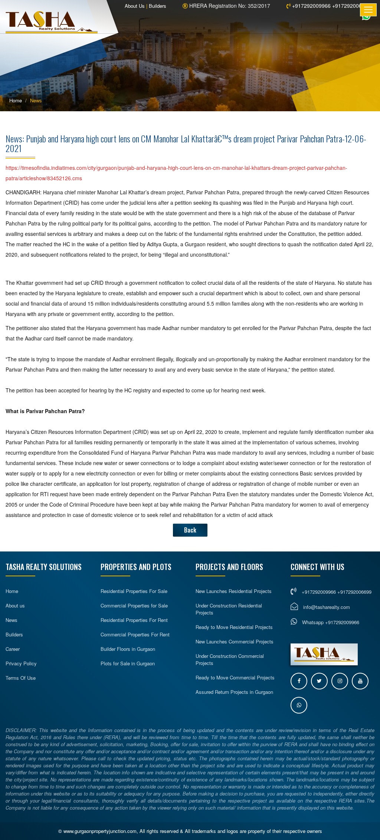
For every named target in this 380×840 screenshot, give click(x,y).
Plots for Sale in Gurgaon (128, 663)
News (11, 619)
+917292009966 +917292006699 (331, 5)
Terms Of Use (21, 677)
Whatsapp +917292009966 (330, 622)
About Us (135, 5)
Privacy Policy (21, 663)
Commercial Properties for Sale (134, 605)
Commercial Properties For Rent (135, 634)
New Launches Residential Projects (234, 590)
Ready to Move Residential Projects (234, 626)
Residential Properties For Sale (134, 590)
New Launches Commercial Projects (234, 641)
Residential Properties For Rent (134, 619)
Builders (157, 5)
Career (13, 648)
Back (190, 530)
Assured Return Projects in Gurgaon (234, 691)
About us (15, 605)
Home (15, 100)
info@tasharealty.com (326, 606)
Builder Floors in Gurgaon (128, 648)
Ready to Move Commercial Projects (235, 677)
